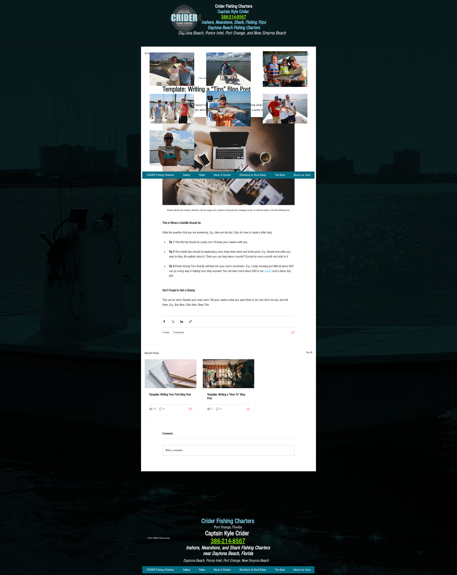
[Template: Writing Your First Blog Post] (170, 373)
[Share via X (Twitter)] (173, 321)
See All (309, 352)
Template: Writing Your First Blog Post (170, 394)
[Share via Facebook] (164, 321)
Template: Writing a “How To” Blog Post (226, 396)
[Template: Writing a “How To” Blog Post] (228, 373)
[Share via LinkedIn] (181, 321)
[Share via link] (190, 321)
